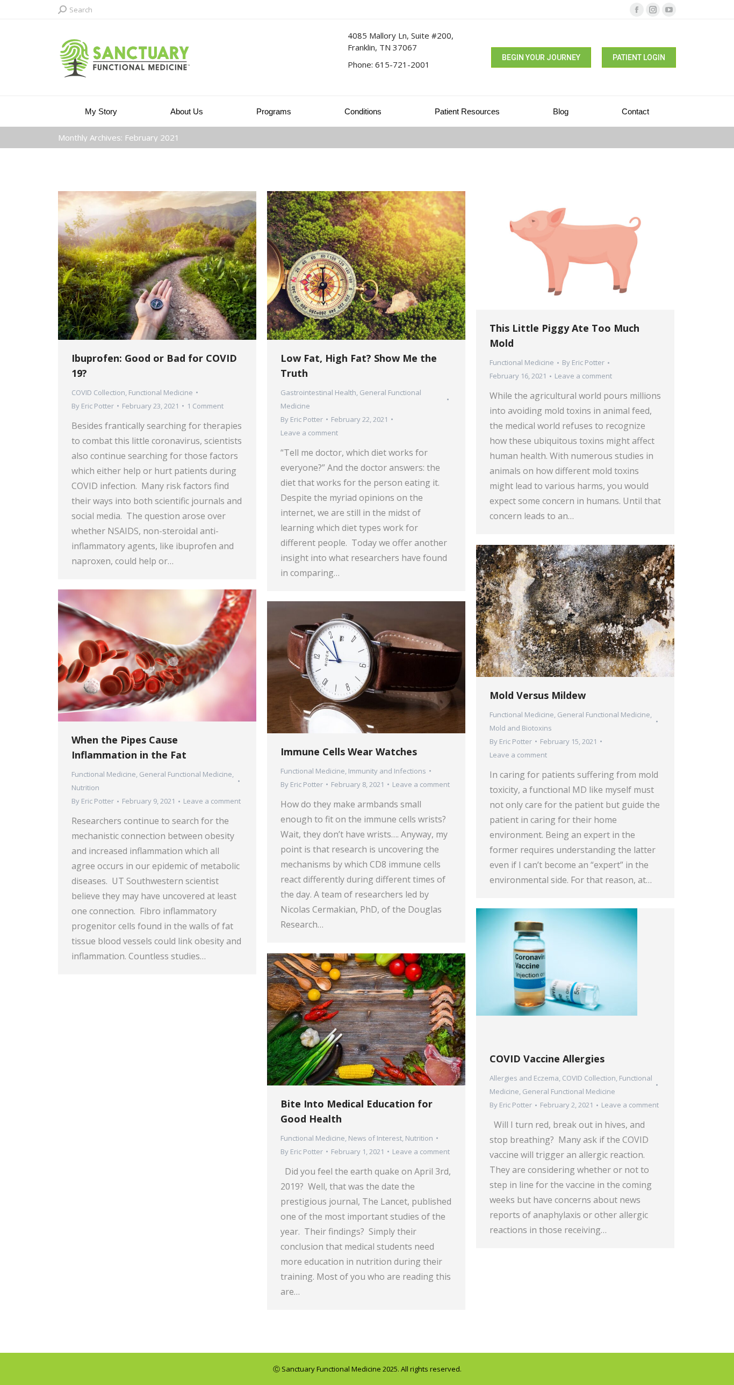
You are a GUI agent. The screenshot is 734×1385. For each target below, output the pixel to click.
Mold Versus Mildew (538, 695)
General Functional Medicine (603, 714)
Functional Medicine (160, 392)
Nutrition (85, 787)
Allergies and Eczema (524, 1078)
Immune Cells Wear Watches (348, 751)
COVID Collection (98, 392)
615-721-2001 (402, 64)
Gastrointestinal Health (318, 392)
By (92, 406)
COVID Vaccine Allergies (547, 1058)
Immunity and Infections (387, 771)
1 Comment (205, 406)
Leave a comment (309, 433)
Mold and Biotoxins (521, 728)
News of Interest (375, 1138)
